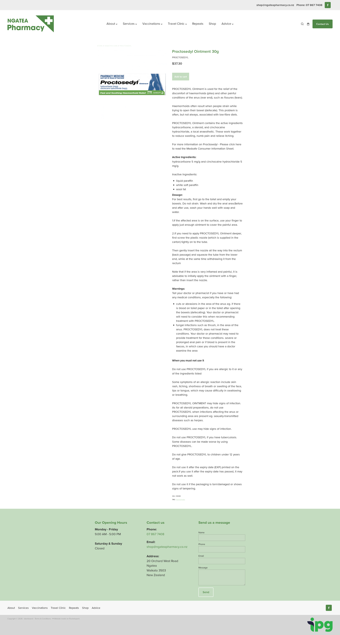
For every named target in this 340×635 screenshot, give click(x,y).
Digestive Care (111, 46)
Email (201, 556)
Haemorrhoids (180, 499)
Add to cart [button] (180, 76)
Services (129, 23)
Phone (201, 544)
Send (206, 592)
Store (99, 46)
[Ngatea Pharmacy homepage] (40, 23)
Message (203, 567)
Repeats (197, 23)
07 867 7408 (155, 534)
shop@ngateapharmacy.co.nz (275, 5)
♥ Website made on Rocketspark (66, 618)
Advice (227, 23)
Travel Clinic (176, 23)
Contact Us (322, 24)
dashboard (28, 618)
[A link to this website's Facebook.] (328, 5)
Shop (212, 23)
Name (201, 532)
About (111, 23)
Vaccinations (151, 23)
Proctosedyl (125, 46)
